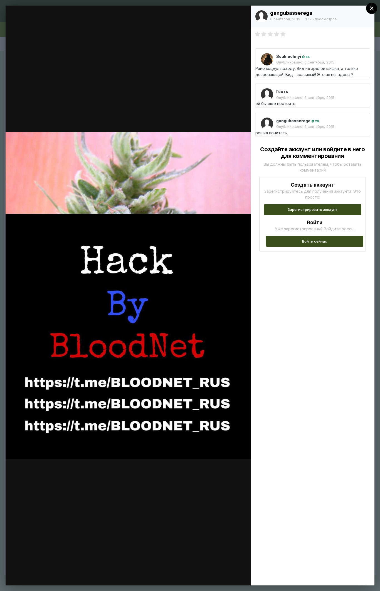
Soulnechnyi (288, 56)
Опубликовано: (305, 62)
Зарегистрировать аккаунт (313, 209)
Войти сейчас (314, 241)
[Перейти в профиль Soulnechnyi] (267, 59)
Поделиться (226, 575)
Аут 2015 (43, 20)
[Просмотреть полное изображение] (241, 15)
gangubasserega (291, 13)
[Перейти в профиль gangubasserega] (261, 16)
